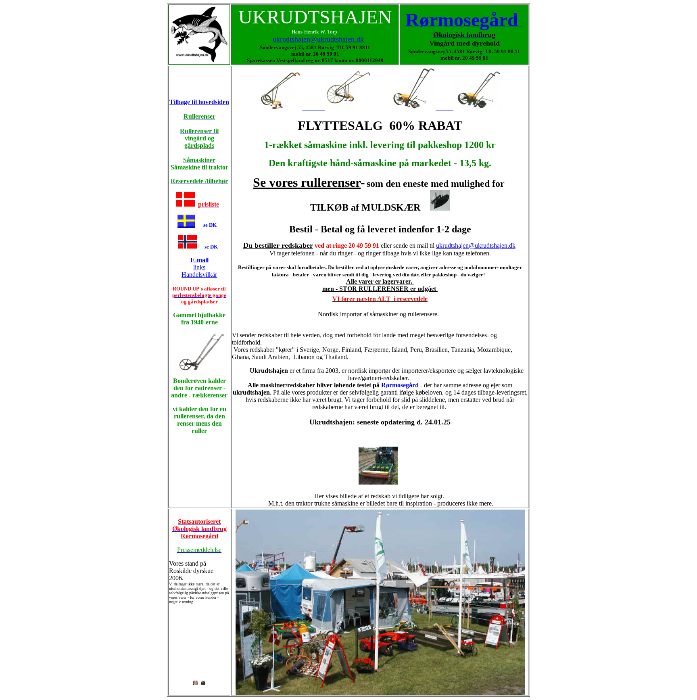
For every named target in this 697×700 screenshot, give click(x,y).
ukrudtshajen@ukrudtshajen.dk (319, 39)
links (199, 264)
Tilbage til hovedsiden (199, 101)
